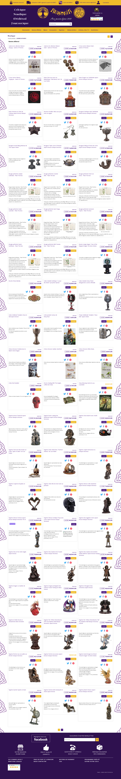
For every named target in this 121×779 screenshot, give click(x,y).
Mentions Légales (15, 761)
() (14, 769)
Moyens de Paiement (66, 759)
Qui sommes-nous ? (15, 759)
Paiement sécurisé (18, 2)
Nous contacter (40, 761)
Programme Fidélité (92, 759)
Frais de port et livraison (43, 759)
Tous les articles (11, 38)
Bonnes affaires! (21, 38)
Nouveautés (26, 30)
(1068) (100, 19)
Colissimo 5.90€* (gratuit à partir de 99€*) (44, 2)
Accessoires (53, 30)
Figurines (61, 30)
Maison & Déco (71, 30)
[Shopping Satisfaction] (96, 18)
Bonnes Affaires (36, 30)
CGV (60, 761)
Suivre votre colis (92, 761)
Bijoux (45, 30)
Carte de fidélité (67, 2)
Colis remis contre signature (88, 2)
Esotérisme (94, 30)
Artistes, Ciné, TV (84, 30)
